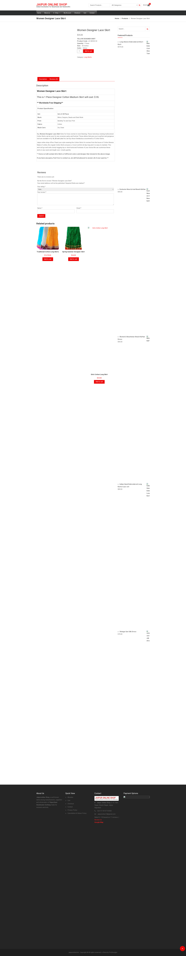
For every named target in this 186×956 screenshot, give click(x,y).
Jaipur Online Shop (51, 4)
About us (47, 13)
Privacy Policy (72, 810)
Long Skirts (88, 57)
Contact (92, 13)
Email (79, 208)
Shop (56, 13)
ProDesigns (113, 952)
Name (39, 208)
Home (39, 13)
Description (43, 79)
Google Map (98, 822)
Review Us (98, 820)
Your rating (41, 186)
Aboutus (70, 797)
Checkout (77, 13)
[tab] (43, 79)
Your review (41, 192)
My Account (67, 13)
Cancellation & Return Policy (77, 813)
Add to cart (88, 51)
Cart (85, 13)
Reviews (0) (54, 79)
